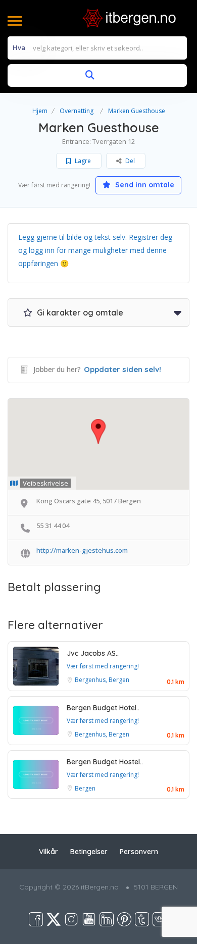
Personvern (139, 851)
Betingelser (89, 851)
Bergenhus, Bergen (102, 679)
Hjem (39, 111)
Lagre (82, 160)
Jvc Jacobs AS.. (93, 653)
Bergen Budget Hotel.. (103, 707)
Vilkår (48, 851)
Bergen (85, 788)
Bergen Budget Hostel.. (105, 761)
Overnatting (76, 111)
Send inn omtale (143, 184)
